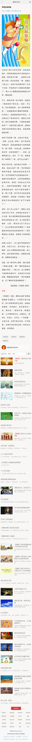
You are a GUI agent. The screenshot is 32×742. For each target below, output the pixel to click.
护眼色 (15, 11)
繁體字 (8, 11)
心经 (28, 726)
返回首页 (9, 733)
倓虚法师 (12, 726)
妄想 (28, 716)
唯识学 (12, 723)
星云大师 (12, 719)
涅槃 (20, 723)
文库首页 (5, 336)
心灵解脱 (12, 716)
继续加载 (16, 708)
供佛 (20, 726)
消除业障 (4, 726)
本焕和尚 (4, 723)
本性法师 (20, 712)
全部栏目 (13, 336)
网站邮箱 (22, 733)
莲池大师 (28, 719)
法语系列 (28, 712)
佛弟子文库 (16, 2)
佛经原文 (18, 733)
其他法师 (28, 723)
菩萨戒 (4, 719)
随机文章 (22, 336)
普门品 (20, 716)
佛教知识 (4, 716)
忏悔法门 (4, 712)
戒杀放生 (20, 719)
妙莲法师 (12, 712)
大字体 (12, 11)
